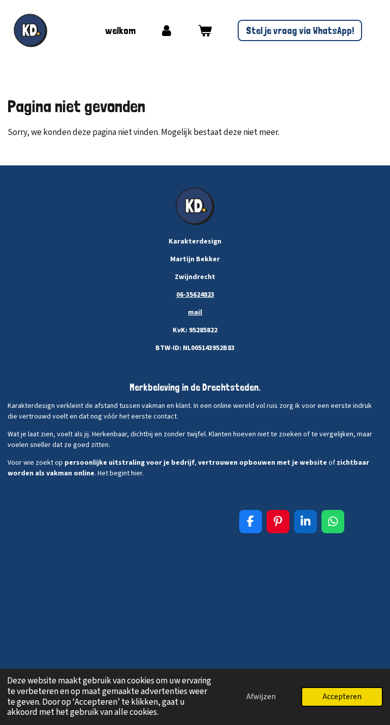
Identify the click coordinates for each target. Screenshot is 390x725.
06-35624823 (195, 295)
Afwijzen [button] (261, 696)
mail (195, 312)
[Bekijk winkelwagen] (204, 30)
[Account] (166, 30)
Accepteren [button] (342, 696)
